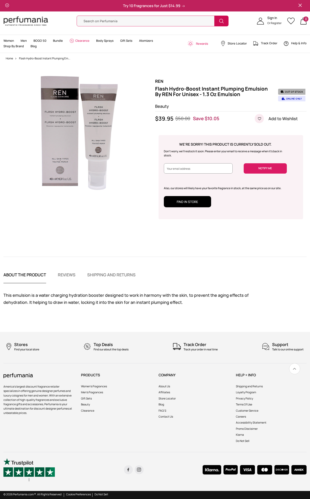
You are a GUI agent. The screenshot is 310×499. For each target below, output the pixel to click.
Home (9, 58)
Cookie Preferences (78, 494)
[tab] (24, 277)
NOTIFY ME (265, 168)
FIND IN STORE (187, 202)
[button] (269, 21)
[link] (294, 368)
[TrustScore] (29, 469)
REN (159, 81)
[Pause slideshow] (7, 6)
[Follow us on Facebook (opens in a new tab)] (128, 469)
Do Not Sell (101, 494)
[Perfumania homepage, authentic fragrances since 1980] (25, 21)
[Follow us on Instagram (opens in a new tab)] (139, 469)
